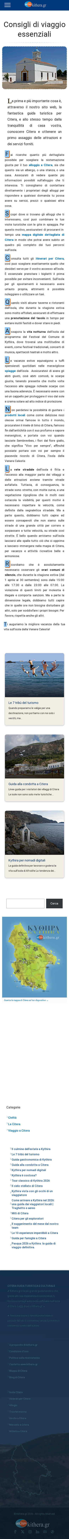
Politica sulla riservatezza (24, 1357)
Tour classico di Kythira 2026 (31, 1180)
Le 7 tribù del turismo (23, 703)
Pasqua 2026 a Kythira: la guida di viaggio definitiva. (34, 1245)
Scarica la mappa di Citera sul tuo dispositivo (25, 1000)
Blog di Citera (17, 1377)
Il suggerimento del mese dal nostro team (35, 1225)
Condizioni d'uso (18, 1351)
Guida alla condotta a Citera (28, 784)
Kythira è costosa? (24, 1175)
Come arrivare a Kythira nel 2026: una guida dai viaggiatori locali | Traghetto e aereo (33, 1204)
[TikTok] (53, 1532)
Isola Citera (16, 1392)
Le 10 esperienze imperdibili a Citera (35, 1233)
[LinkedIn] (38, 1532)
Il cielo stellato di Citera (27, 1186)
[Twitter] (23, 1532)
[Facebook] (16, 1532)
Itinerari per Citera (19, 1398)
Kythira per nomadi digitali (26, 860)
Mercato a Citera (19, 1424)
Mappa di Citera (18, 1370)
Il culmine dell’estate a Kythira (31, 1149)
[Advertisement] (34, 1050)
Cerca (54, 903)
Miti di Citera (20, 1213)
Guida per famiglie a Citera (29, 1238)
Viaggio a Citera (19, 1130)
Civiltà (12, 1117)
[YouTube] (45, 1532)
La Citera (14, 1124)
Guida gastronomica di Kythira (32, 1159)
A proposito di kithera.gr (23, 1344)
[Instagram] (30, 1532)
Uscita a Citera (17, 1418)
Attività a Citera (18, 1431)
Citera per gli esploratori (28, 1218)
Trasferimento (18, 1411)
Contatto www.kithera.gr (23, 1364)
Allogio (13, 1405)
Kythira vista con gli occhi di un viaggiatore (32, 1193)
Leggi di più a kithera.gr (29, 1306)
